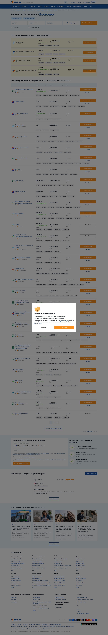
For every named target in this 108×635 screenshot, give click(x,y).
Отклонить (44, 327)
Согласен (64, 327)
